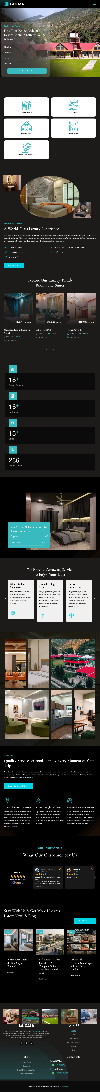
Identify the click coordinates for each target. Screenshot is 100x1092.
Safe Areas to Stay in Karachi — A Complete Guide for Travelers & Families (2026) (49, 966)
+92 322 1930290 (62, 1073)
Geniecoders (66, 1086)
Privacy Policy (26, 1062)
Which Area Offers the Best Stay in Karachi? (17, 963)
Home (73, 1031)
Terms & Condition (26, 1074)
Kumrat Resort (26, 112)
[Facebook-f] (26, 1043)
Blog (73, 1050)
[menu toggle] (94, 4)
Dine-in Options (73, 133)
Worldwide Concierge (26, 155)
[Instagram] (22, 1043)
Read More (11, 972)
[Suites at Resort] (6, 247)
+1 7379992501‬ (61, 1065)
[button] (46, 349)
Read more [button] (42, 886)
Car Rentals (73, 112)
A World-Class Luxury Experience (31, 228)
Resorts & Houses (73, 1042)
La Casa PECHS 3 (45, 329)
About (74, 1034)
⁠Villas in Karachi (16, 252)
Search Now (26, 71)
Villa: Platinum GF (77, 329)
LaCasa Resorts (37, 1031)
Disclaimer (26, 1066)
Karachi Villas (26, 133)
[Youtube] (31, 1043)
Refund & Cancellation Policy (26, 1070)
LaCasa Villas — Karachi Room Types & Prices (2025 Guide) (81, 964)
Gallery (73, 1046)
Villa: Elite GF (11, 329)
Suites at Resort (15, 247)
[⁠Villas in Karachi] (6, 252)
